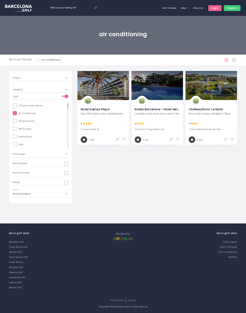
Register (232, 8)
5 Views (204, 75)
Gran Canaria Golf (18, 257)
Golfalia (233, 257)
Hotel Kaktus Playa (95, 109)
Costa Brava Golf (18, 247)
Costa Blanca (16, 262)
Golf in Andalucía (227, 252)
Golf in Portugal (228, 247)
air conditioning (50, 59)
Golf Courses (169, 7)
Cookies (132, 300)
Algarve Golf (16, 272)
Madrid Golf (15, 252)
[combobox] (40, 77)
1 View (149, 75)
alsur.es (143, 306)
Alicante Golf (16, 267)
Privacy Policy (117, 300)
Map (183, 7)
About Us (198, 7)
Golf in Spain (230, 242)
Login (215, 8)
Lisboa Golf (15, 282)
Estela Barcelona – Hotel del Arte (159, 109)
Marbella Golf (16, 242)
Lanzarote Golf (17, 277)
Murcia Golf (15, 287)
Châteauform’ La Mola (206, 109)
